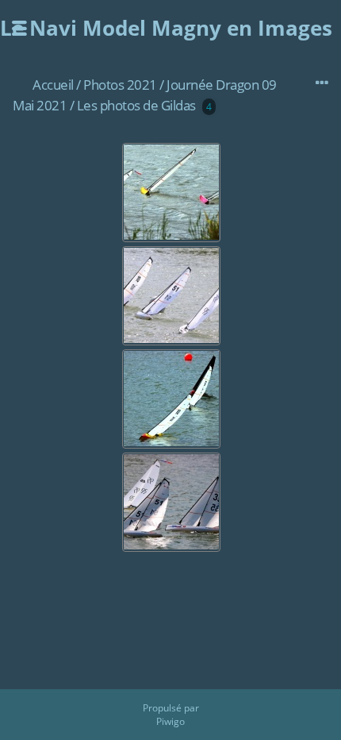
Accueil (53, 84)
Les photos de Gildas (136, 105)
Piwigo (170, 721)
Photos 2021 (120, 84)
